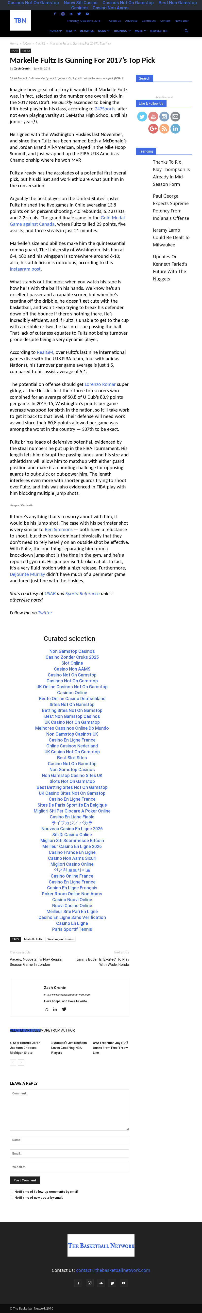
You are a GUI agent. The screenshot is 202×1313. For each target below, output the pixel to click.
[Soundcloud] (71, 13)
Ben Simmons (59, 529)
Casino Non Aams (111, 7)
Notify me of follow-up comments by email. (47, 1191)
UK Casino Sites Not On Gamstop (72, 793)
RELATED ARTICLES (25, 1030)
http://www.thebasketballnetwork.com (67, 994)
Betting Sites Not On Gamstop (72, 710)
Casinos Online (72, 692)
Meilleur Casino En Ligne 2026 (72, 846)
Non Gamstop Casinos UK (72, 734)
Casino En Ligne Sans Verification (72, 917)
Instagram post (25, 269)
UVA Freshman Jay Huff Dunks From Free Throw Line (110, 1047)
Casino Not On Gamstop (72, 674)
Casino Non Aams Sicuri (72, 858)
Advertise (131, 20)
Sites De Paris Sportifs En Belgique (72, 805)
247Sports (105, 109)
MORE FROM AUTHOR (58, 1030)
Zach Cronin (22, 68)
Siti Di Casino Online (72, 834)
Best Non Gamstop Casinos (72, 716)
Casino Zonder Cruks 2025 (72, 657)
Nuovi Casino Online (72, 905)
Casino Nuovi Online (72, 899)
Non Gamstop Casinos (72, 651)
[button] (186, 31)
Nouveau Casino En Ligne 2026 (72, 828)
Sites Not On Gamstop (72, 704)
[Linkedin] (57, 1010)
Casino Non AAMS (72, 669)
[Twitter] (79, 13)
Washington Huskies (60, 939)
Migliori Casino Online (72, 864)
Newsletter (181, 20)
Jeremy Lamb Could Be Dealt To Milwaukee (171, 237)
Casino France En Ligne (72, 852)
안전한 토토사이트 (72, 870)
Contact (165, 20)
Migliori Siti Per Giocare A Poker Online (72, 810)
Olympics (87, 31)
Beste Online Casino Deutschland (72, 698)
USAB (50, 593)
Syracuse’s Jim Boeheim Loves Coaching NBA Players (69, 1047)
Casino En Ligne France (72, 740)
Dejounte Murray (27, 574)
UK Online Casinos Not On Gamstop (72, 686)
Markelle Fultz (33, 939)
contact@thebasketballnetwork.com (113, 1270)
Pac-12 (26, 50)
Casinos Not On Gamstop (72, 680)
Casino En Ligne (72, 923)
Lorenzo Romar (100, 384)
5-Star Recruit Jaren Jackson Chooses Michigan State (25, 1047)
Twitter (45, 613)
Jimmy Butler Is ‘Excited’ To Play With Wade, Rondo (102, 962)
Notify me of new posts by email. (39, 1197)
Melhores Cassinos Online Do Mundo (72, 728)
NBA (69, 31)
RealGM (45, 352)
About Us (115, 20)
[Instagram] (63, 13)
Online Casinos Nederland (72, 745)
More (139, 31)
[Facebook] (54, 13)
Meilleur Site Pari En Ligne (72, 911)
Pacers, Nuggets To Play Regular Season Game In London (36, 962)
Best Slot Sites (72, 757)
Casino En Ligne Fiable (72, 816)
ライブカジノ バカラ (72, 822)
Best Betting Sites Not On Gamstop (72, 787)
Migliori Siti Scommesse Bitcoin (72, 840)
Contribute (149, 20)
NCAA (102, 31)
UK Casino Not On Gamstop (72, 722)
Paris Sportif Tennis (72, 929)
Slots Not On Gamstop (72, 781)
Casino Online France (72, 876)
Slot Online (72, 663)
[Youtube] (87, 13)
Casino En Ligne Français (72, 887)
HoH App (56, 31)
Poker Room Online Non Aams (72, 893)
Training (120, 31)
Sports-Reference (83, 593)
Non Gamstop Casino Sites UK (72, 775)
